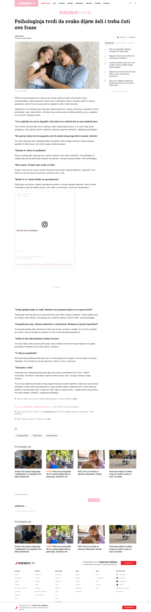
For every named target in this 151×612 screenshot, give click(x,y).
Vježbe (78, 584)
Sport (70, 3)
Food (57, 584)
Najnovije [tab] (109, 43)
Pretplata (45, 3)
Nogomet (38, 574)
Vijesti (62, 3)
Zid (54, 3)
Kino (97, 581)
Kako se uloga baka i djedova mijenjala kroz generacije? (120, 50)
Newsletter (119, 591)
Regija (17, 581)
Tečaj (97, 574)
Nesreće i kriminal (21, 588)
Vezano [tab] (131, 43)
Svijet (16, 574)
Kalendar (18, 595)
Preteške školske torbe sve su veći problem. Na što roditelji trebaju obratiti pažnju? (122, 65)
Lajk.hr (78, 581)
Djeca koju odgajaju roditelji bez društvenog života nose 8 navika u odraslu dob (121, 83)
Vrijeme (98, 584)
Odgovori (78, 588)
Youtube (122, 578)
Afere (16, 598)
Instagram (122, 581)
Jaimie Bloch (36, 435)
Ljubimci (58, 581)
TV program (100, 578)
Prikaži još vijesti (119, 91)
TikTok (121, 584)
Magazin (58, 571)
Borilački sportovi (41, 591)
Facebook (122, 574)
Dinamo (37, 578)
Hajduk (37, 581)
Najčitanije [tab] (121, 43)
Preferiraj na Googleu (127, 37)
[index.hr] (26, 3)
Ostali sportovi (40, 595)
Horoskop (58, 602)
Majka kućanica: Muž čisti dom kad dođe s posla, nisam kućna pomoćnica (122, 74)
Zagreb (17, 584)
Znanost (17, 591)
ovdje (67, 412)
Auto (56, 591)
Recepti (78, 578)
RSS (97, 588)
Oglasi (89, 3)
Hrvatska (18, 578)
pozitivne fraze (51, 435)
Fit (56, 595)
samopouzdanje (22, 435)
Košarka (38, 588)
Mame (57, 588)
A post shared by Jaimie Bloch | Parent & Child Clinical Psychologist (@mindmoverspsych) (48, 264)
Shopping (58, 574)
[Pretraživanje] (134, 3)
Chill (56, 598)
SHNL (37, 584)
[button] (17, 458)
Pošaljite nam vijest (122, 588)
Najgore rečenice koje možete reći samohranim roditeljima (122, 57)
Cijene (98, 3)
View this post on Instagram (27, 230)
